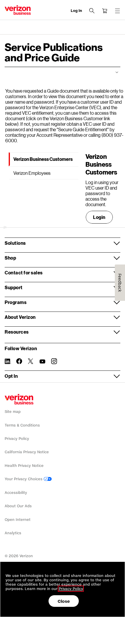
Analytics (13, 533)
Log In (76, 10)
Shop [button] (10, 257)
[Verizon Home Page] (19, 399)
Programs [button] (15, 302)
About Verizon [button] (20, 317)
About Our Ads (18, 506)
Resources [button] (17, 331)
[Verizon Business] (18, 10)
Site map (13, 411)
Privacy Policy (17, 438)
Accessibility (16, 492)
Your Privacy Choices (24, 479)
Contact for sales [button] (24, 272)
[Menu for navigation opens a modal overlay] (117, 10)
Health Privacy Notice (24, 465)
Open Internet (18, 519)
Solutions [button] (15, 243)
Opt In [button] (11, 376)
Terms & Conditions (22, 425)
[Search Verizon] (91, 10)
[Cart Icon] (104, 10)
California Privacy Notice (27, 452)
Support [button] (14, 287)
